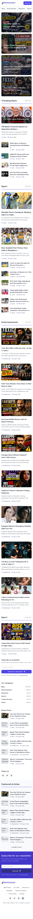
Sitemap (22, 894)
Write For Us (25, 887)
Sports (29, 8)
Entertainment (11, 8)
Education (22, 8)
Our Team (16, 887)
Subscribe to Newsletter (15, 671)
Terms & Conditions (20, 890)
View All (28, 100)
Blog (3, 8)
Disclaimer (9, 890)
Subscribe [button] (28, 3)
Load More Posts (16, 847)
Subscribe (15, 871)
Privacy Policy (13, 894)
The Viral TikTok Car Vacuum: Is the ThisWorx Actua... (14, 26)
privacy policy (24, 675)
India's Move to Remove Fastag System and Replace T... (19, 145)
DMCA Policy (7, 887)
